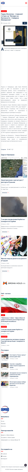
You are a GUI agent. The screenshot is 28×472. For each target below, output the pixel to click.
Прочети (4, 192)
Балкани (4, 11)
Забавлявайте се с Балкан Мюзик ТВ (10, 440)
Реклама (3, 423)
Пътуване (4, 360)
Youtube (4, 456)
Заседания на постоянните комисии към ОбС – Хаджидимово (18, 374)
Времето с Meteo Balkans (7, 435)
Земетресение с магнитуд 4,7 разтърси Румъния (12, 181)
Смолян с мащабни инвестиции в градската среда (17, 365)
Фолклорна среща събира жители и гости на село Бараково (18, 383)
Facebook (4, 453)
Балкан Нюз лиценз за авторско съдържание (14, 466)
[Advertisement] (14, 67)
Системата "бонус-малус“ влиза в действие (18, 355)
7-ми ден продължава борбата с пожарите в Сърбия (13, 220)
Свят (3, 315)
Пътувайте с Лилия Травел (8, 437)
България (4, 336)
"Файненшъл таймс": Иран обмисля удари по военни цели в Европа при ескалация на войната (13, 319)
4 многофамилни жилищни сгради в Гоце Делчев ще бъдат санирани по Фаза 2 (13, 341)
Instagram (4, 458)
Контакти (3, 426)
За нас (2, 421)
